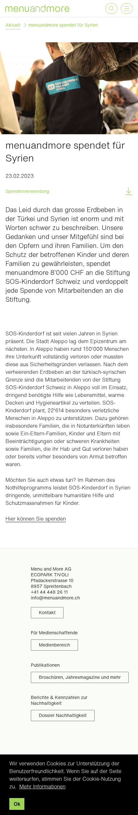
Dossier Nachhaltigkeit (63, 715)
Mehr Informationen (42, 786)
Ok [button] (17, 804)
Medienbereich (54, 644)
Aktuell (13, 25)
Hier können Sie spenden (35, 519)
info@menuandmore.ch (55, 597)
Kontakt (47, 612)
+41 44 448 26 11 (49, 592)
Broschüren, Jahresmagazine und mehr (80, 677)
